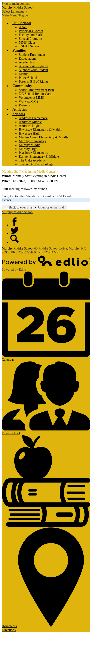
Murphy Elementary (32, 141)
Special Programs (30, 38)
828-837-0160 (26, 252)
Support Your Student (33, 70)
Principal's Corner (31, 31)
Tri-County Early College (36, 164)
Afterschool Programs (33, 66)
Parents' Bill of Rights (33, 81)
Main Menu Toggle (15, 15)
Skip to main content (16, 3)
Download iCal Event (56, 196)
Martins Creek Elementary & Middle (43, 137)
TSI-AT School (29, 46)
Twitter (14, 230)
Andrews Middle (30, 122)
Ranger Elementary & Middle (39, 156)
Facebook (14, 221)
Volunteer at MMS (31, 97)
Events (6, 200)
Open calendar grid (51, 207)
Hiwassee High (29, 133)
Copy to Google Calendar (19, 196)
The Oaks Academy (32, 160)
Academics (26, 62)
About (23, 27)
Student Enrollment (32, 54)
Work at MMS (28, 101)
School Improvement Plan (36, 90)
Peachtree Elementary (33, 152)
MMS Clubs (27, 42)
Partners (24, 105)
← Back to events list (18, 207)
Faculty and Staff (30, 35)
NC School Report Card (35, 93)
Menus (23, 74)
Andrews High (29, 126)
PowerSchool (28, 77)
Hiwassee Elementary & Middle (40, 129)
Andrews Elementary (33, 118)
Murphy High (28, 149)
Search (14, 239)
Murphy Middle (29, 145)
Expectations (27, 58)
